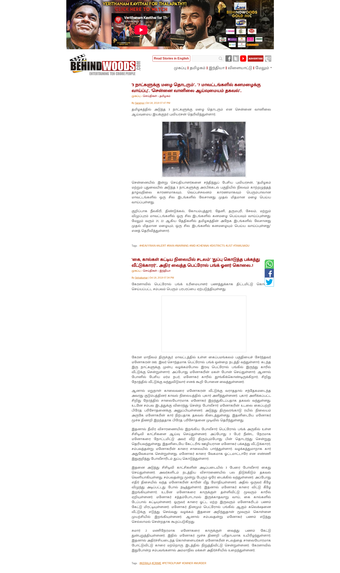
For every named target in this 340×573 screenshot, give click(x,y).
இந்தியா (165, 270)
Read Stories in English (171, 58)
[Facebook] (228, 58)
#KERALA (145, 563)
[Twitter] (236, 58)
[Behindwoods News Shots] (105, 65)
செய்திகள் (150, 96)
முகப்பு (136, 96)
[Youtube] (243, 58)
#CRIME (156, 563)
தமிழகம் (164, 96)
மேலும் (262, 68)
